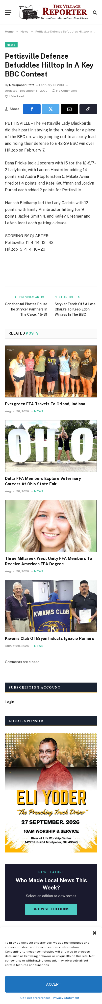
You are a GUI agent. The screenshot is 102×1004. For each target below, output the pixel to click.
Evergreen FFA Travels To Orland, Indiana (45, 404)
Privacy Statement (66, 998)
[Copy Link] (88, 109)
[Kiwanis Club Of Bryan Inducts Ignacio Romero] (51, 606)
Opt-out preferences (35, 998)
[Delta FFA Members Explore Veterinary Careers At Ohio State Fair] (51, 446)
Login (9, 702)
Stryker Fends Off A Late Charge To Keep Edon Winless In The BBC (75, 309)
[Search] (94, 12)
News (11, 44)
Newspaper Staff (21, 85)
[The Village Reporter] (53, 12)
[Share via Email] (69, 109)
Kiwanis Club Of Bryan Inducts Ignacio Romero (49, 638)
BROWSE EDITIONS (51, 909)
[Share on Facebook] (32, 109)
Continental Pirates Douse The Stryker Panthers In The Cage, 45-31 (26, 309)
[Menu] (8, 12)
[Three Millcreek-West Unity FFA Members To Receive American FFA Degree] (51, 526)
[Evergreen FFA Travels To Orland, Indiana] (51, 371)
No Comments (66, 90)
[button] (94, 932)
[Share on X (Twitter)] (50, 109)
